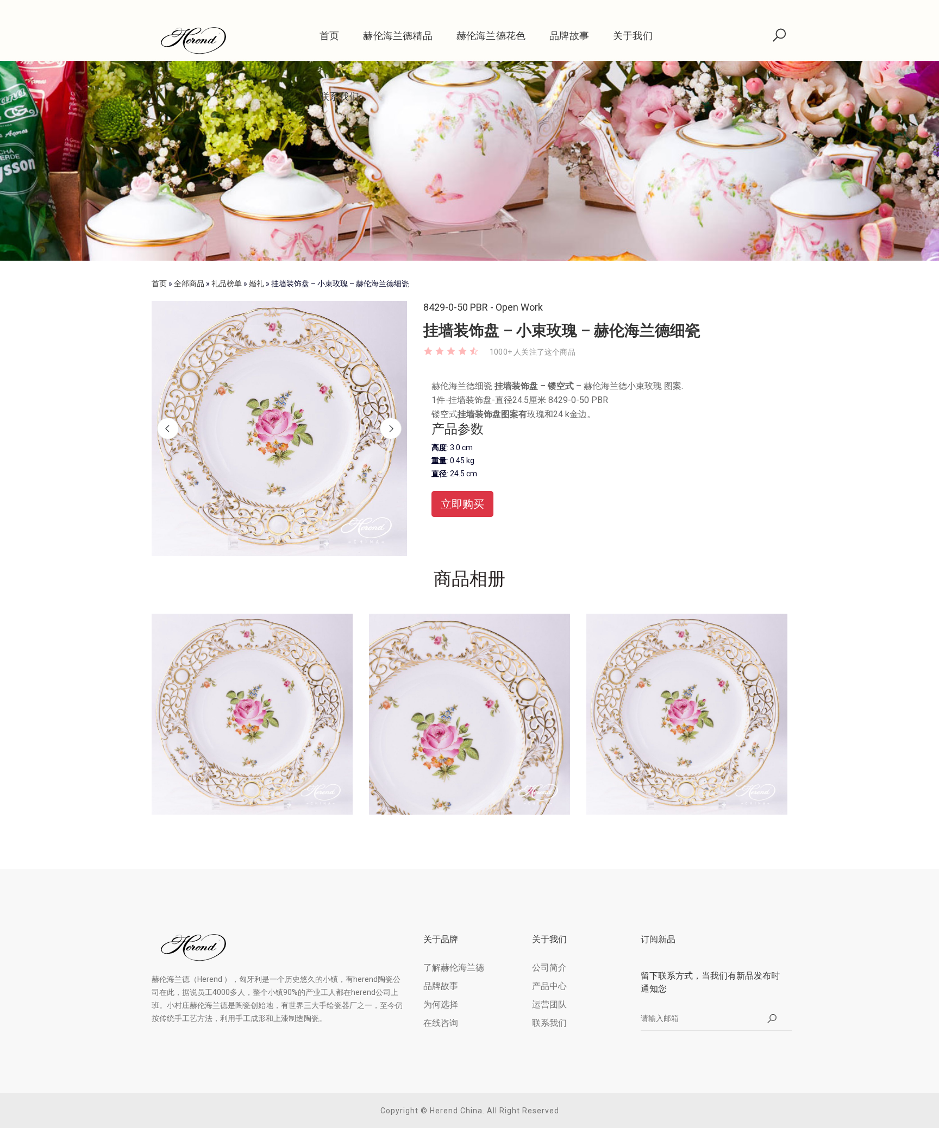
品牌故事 (569, 35)
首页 (329, 35)
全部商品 (189, 283)
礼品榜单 (226, 283)
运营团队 (549, 1004)
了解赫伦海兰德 (453, 967)
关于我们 (633, 35)
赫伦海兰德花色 (490, 35)
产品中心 (549, 986)
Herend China (456, 1110)
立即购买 (462, 504)
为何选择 (440, 1004)
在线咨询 (440, 1023)
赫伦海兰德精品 (397, 35)
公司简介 (549, 967)
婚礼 (256, 283)
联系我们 (339, 96)
